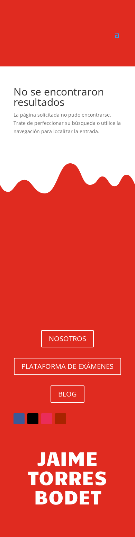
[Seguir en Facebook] (19, 418)
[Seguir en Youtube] (60, 418)
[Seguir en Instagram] (46, 418)
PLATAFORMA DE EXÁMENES (67, 366)
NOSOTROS (67, 338)
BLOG (67, 394)
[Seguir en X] (32, 418)
